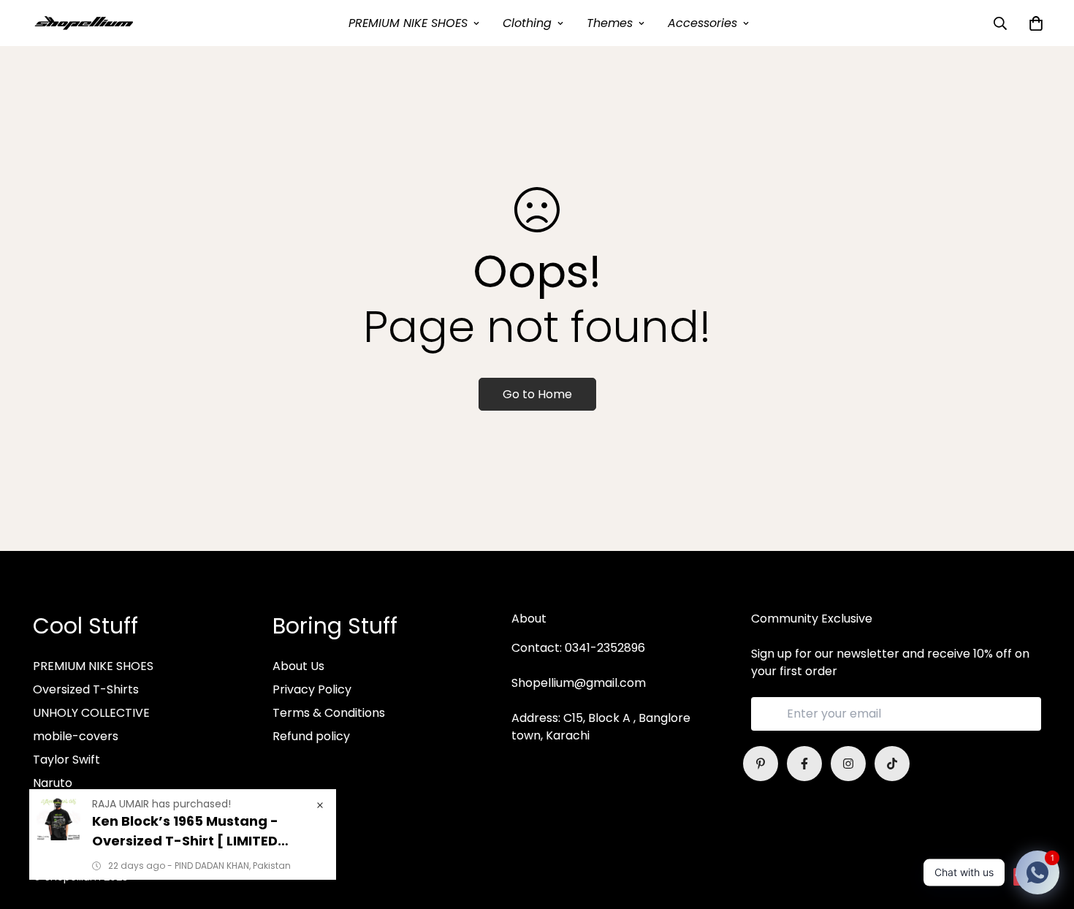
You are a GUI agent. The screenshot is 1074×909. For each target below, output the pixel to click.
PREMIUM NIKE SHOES (408, 23)
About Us (298, 666)
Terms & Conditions (329, 712)
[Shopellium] (84, 23)
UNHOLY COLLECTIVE (91, 712)
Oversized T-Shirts (86, 689)
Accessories (702, 23)
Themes (610, 23)
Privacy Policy (312, 689)
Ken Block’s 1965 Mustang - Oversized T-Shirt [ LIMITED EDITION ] (185, 831)
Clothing (527, 23)
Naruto (52, 783)
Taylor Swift (66, 759)
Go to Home (537, 394)
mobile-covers (75, 736)
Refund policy (311, 736)
